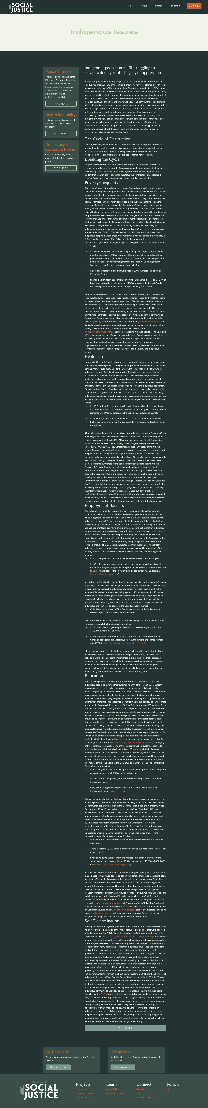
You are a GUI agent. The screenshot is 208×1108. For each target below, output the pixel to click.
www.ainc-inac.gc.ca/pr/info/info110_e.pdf (124, 643)
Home (130, 5)
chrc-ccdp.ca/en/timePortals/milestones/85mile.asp (128, 936)
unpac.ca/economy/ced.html (98, 331)
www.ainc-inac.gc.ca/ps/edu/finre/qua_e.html (130, 742)
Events (158, 5)
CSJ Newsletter (57, 1052)
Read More (61, 104)
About (144, 5)
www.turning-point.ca (109, 902)
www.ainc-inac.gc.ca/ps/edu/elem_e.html (110, 864)
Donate (194, 5)
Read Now (59, 1067)
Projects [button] (174, 5)
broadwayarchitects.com (151, 321)
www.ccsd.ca (117, 791)
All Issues (125, 1028)
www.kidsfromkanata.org (99, 913)
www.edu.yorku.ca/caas (122, 909)
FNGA (104, 994)
